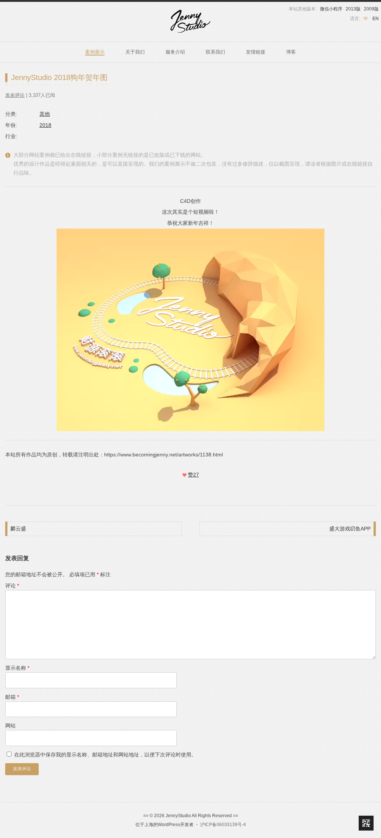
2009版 (371, 9)
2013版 (353, 9)
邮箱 (12, 697)
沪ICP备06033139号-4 (223, 824)
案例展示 (95, 52)
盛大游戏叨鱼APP (350, 529)
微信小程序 (331, 9)
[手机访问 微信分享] (366, 823)
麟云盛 (18, 529)
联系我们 (215, 52)
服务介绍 (175, 52)
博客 (291, 52)
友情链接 (255, 52)
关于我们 (135, 52)
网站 (10, 726)
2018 (45, 125)
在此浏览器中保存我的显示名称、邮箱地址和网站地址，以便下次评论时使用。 (105, 755)
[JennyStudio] (190, 21)
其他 (44, 114)
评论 (12, 586)
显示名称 (17, 668)
